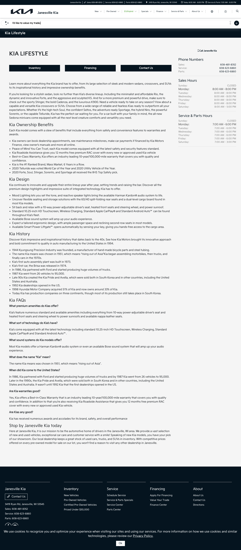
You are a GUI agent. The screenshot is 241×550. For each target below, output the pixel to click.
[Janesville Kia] (40, 11)
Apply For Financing (161, 495)
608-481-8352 (228, 64)
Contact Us (146, 68)
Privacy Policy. (143, 536)
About (198, 489)
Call (208, 50)
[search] (237, 11)
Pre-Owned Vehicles (75, 500)
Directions (198, 504)
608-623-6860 (227, 68)
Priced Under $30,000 (76, 509)
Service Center (115, 504)
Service (112, 489)
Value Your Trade (159, 500)
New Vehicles (71, 495)
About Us (198, 495)
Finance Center (158, 504)
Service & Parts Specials (120, 500)
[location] (146, 2)
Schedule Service (116, 495)
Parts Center (114, 509)
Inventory (35, 68)
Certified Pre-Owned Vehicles (80, 504)
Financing (90, 68)
